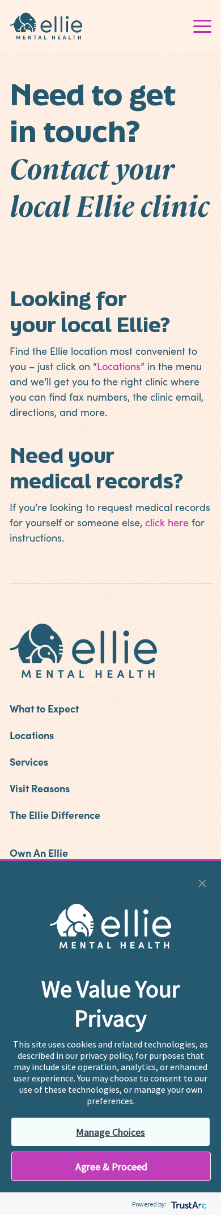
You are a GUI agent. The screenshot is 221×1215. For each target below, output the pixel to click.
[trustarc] (188, 1204)
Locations (119, 366)
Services (29, 761)
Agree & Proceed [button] (111, 1166)
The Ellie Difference (55, 815)
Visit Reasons (40, 788)
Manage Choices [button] (110, 1132)
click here (167, 522)
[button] (202, 882)
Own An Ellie (39, 852)
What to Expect (44, 708)
